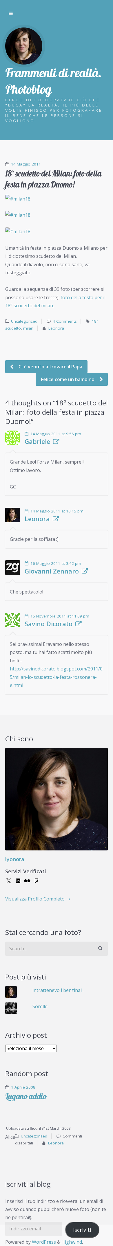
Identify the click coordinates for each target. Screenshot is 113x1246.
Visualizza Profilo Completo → (37, 899)
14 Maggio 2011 (26, 164)
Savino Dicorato (48, 624)
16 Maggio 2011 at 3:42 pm (55, 563)
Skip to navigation (10, 13)
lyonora (14, 859)
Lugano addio (25, 1096)
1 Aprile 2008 (23, 1087)
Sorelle (40, 1006)
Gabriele (37, 442)
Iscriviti (82, 1229)
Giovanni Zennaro (52, 571)
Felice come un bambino (68, 379)
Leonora (56, 328)
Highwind (71, 1242)
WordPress (44, 1242)
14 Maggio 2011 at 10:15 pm (56, 511)
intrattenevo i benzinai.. (57, 990)
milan (28, 328)
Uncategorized (24, 321)
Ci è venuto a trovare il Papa (49, 366)
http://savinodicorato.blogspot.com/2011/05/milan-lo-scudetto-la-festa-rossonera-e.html (56, 677)
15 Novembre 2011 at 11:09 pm (59, 616)
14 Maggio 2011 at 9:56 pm (55, 433)
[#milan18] (56, 199)
